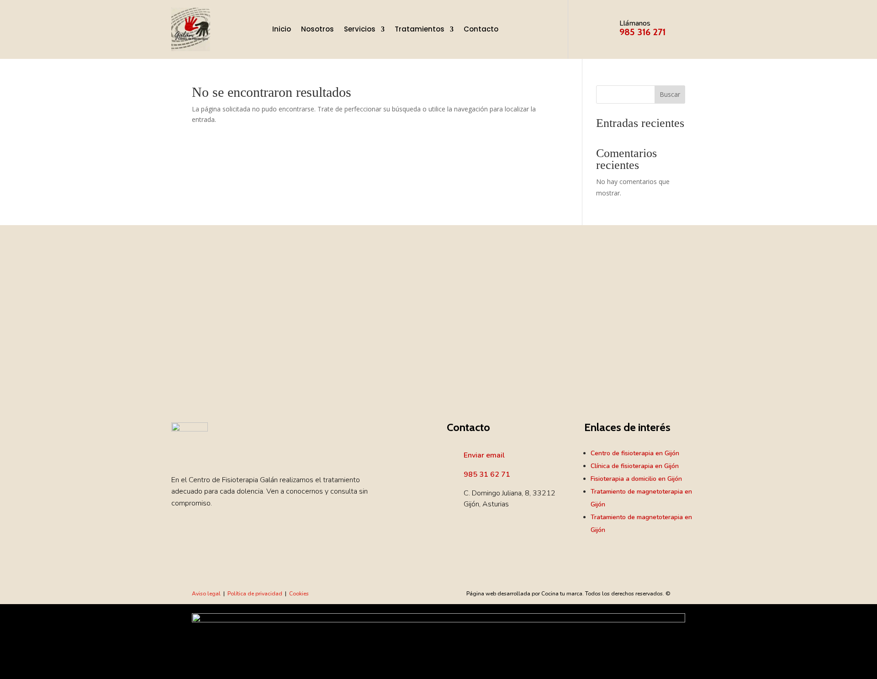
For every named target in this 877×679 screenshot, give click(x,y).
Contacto (481, 29)
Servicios (359, 29)
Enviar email (484, 455)
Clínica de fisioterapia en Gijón (635, 466)
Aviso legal (206, 593)
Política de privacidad (254, 593)
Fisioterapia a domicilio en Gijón (636, 478)
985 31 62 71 (487, 474)
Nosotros (317, 29)
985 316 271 (642, 31)
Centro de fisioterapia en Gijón (635, 453)
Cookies (299, 593)
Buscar (670, 94)
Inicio (281, 29)
